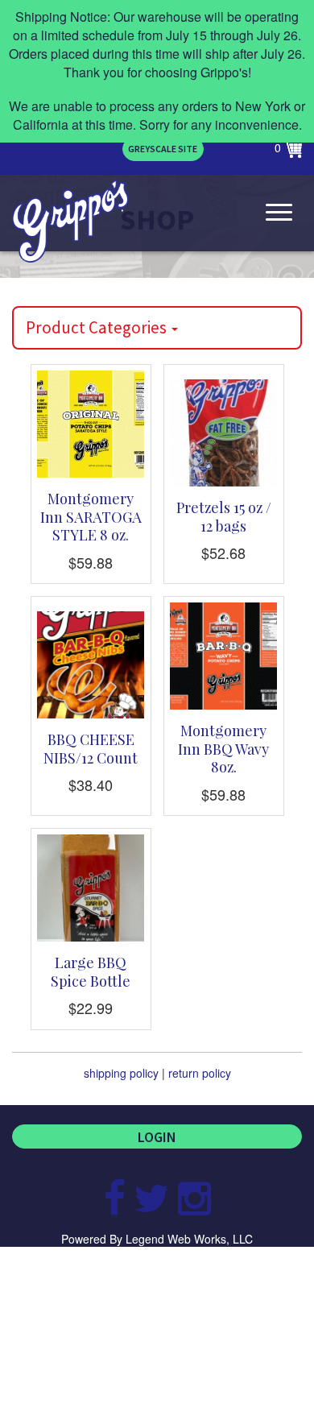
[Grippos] (70, 221)
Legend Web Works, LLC (189, 1239)
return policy (199, 1073)
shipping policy (121, 1073)
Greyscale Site (162, 149)
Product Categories (98, 327)
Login (157, 1137)
